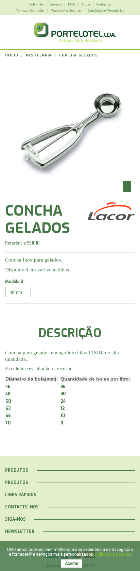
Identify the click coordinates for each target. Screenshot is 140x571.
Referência (15, 243)
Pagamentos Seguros (66, 11)
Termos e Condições (30, 11)
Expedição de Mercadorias (105, 11)
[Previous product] (126, 55)
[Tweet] (14, 311)
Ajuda (86, 4)
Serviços (56, 4)
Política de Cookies (113, 554)
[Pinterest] (20, 311)
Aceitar (71, 563)
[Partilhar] (8, 311)
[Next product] (132, 55)
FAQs (72, 4)
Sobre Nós (37, 4)
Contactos (104, 4)
